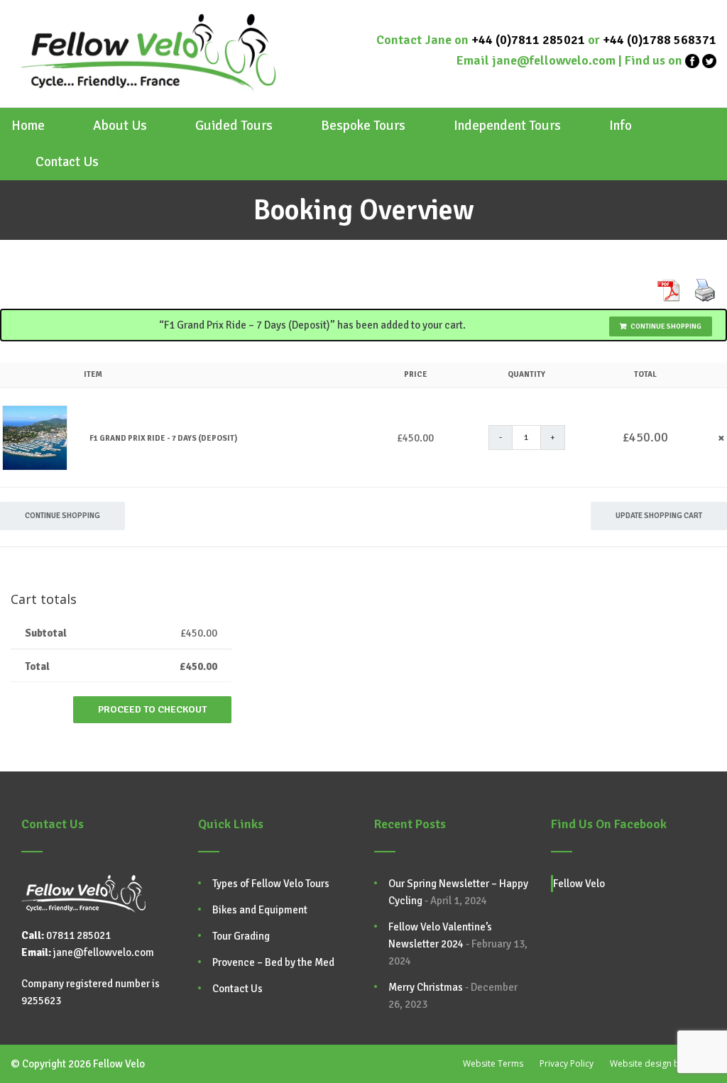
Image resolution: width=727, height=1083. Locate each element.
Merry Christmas (425, 987)
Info (620, 126)
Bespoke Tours (363, 126)
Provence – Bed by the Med (273, 962)
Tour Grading (241, 936)
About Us (120, 126)
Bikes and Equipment (259, 909)
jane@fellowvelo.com (554, 60)
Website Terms (493, 1063)
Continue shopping (665, 326)
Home (28, 126)
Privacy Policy (567, 1063)
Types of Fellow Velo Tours (270, 883)
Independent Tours (507, 126)
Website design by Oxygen (663, 1063)
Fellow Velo (579, 883)
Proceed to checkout (152, 709)
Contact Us (67, 162)
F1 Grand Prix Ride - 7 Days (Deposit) (163, 438)
